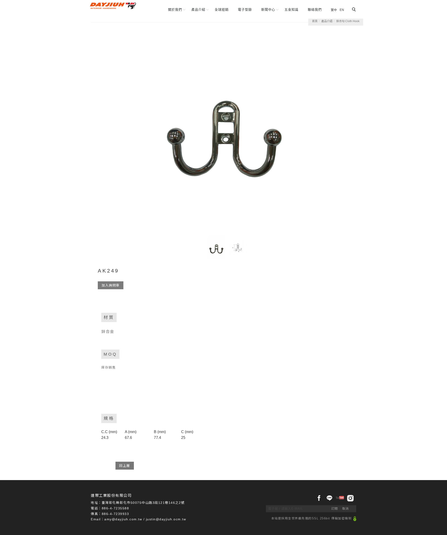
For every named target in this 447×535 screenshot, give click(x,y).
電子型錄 (245, 9)
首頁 (315, 21)
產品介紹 (198, 9)
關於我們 (175, 9)
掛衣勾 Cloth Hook (347, 21)
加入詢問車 (111, 285)
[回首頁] (113, 5)
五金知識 (291, 9)
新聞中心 (268, 9)
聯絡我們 (315, 9)
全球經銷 (222, 9)
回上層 (124, 466)
